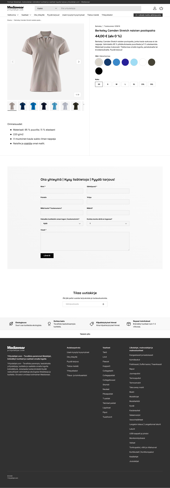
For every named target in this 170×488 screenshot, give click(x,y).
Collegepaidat (109, 375)
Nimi (42, 186)
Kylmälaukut (134, 359)
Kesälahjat (133, 456)
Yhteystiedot (107, 15)
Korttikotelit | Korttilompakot (141, 452)
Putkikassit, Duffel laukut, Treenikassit (145, 364)
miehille (28, 143)
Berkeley (98, 26)
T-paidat (106, 398)
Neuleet (106, 389)
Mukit (131, 392)
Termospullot (135, 378)
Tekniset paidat (109, 403)
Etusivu (9, 20)
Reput (131, 369)
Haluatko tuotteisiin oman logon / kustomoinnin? (60, 219)
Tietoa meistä (93, 15)
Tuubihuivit (107, 417)
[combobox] (88, 8)
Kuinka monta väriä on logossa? (99, 219)
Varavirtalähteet (136, 420)
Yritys (89, 197)
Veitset (132, 443)
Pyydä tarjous (73, 361)
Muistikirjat (134, 396)
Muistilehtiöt (134, 401)
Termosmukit (135, 383)
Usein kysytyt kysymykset (73, 15)
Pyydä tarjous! (53, 15)
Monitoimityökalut (137, 438)
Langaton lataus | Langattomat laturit (145, 424)
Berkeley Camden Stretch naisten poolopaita (28, 20)
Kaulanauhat (134, 410)
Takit (105, 352)
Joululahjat (134, 461)
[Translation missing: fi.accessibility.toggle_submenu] (17, 15)
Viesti (43, 230)
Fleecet (106, 361)
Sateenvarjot (134, 415)
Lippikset (107, 408)
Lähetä (47, 256)
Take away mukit (136, 387)
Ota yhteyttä (39, 15)
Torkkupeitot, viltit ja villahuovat (143, 447)
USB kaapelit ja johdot (138, 433)
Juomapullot (134, 373)
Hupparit (106, 366)
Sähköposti (91, 186)
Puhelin (44, 197)
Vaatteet (24, 15)
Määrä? (90, 208)
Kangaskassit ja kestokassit (141, 355)
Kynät (131, 406)
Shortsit (106, 384)
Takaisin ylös (85, 334)
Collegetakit (108, 371)
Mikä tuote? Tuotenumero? (51, 208)
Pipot (105, 412)
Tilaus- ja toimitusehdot (77, 375)
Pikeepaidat (108, 394)
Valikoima (11, 15)
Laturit (132, 429)
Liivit (105, 357)
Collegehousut (109, 380)
